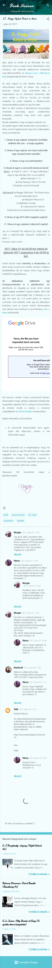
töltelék (20, 520)
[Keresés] (48, 5)
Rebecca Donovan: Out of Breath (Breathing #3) (18, 885)
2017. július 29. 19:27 (38, 758)
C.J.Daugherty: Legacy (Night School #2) (22, 847)
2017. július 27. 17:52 (30, 613)
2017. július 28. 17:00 (32, 668)
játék (6, 515)
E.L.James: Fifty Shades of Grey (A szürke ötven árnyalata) (20, 922)
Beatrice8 (18, 667)
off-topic (32, 515)
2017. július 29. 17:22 (27, 709)
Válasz (18, 554)
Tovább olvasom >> (39, 874)
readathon (8, 520)
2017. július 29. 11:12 (38, 682)
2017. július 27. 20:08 (38, 641)
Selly (16, 709)
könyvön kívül (18, 515)
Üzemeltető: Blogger (28, 962)
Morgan (17, 532)
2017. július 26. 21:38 (30, 532)
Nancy (17, 560)
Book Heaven (22, 5)
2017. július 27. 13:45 (29, 561)
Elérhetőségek (25, 411)
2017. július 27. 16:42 (32, 586)
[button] (48, 19)
